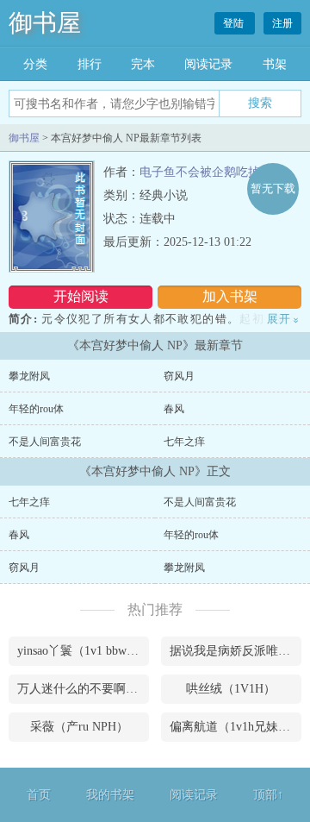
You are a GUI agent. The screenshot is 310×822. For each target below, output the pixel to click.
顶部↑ (268, 794)
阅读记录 (208, 64)
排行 (90, 64)
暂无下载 (273, 188)
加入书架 (229, 296)
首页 (39, 794)
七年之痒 (184, 442)
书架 (275, 64)
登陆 (234, 23)
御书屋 (45, 22)
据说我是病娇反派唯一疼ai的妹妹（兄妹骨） (235, 650)
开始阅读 (80, 296)
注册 (282, 23)
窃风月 (179, 376)
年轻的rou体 (36, 409)
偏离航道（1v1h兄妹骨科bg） (235, 726)
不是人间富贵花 (45, 442)
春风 (174, 409)
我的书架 (110, 794)
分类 (35, 64)
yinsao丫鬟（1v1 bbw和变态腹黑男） (83, 650)
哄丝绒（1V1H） (231, 688)
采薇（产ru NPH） (79, 726)
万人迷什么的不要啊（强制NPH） (83, 688)
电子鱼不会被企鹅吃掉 (200, 172)
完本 (143, 64)
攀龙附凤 (29, 376)
